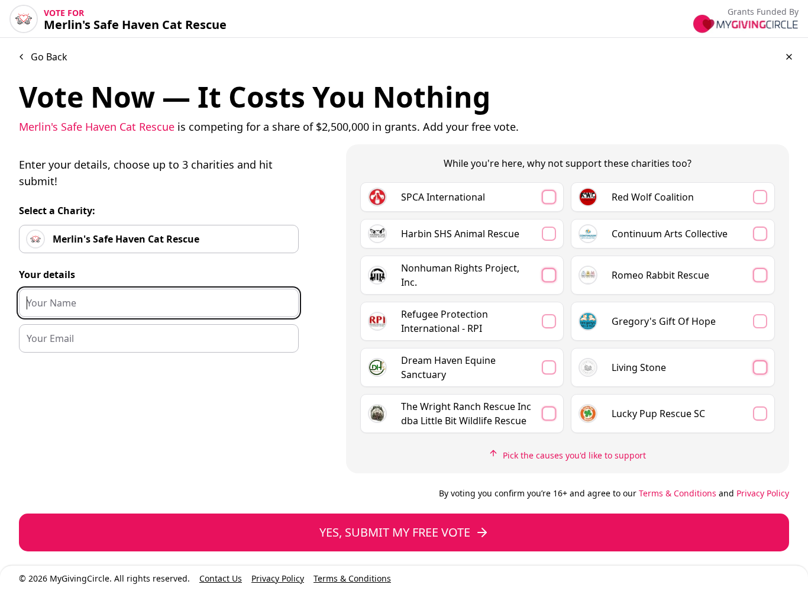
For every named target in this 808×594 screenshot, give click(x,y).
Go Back (49, 56)
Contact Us (220, 578)
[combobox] (159, 239)
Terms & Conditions (677, 493)
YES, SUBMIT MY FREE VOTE (394, 532)
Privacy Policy (762, 493)
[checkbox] (462, 197)
